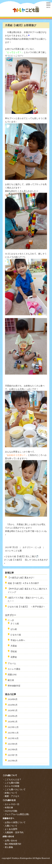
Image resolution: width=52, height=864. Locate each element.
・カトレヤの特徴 (11, 786)
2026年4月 (12, 716)
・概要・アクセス (11, 796)
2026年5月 (12, 710)
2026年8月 (12, 699)
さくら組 (15, 623)
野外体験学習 (14, 686)
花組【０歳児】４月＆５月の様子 (23, 583)
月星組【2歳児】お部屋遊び (20, 25)
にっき (38, 547)
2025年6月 (12, 761)
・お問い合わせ (10, 840)
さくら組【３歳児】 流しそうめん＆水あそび (26, 560)
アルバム (12, 663)
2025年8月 (12, 749)
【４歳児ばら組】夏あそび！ (21, 578)
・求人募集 (8, 847)
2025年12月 (13, 727)
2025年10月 (13, 738)
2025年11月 (13, 733)
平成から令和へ (18, 640)
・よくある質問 (10, 829)
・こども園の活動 (11, 783)
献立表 (11, 680)
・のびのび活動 (10, 811)
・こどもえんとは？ (12, 779)
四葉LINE (12, 675)
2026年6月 (12, 705)
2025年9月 (12, 744)
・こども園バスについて (14, 789)
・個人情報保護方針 (12, 844)
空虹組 (14, 651)
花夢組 (14, 657)
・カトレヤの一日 (11, 804)
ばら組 (14, 629)
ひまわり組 (16, 635)
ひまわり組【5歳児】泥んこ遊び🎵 (22, 556)
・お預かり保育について (14, 822)
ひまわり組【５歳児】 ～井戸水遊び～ (26, 607)
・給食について (10, 793)
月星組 (14, 646)
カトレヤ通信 (14, 669)
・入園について (10, 826)
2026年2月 (12, 722)
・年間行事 (8, 808)
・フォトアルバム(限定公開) (16, 814)
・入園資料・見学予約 (13, 832)
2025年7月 (12, 755)
